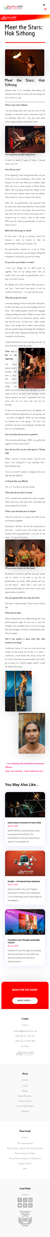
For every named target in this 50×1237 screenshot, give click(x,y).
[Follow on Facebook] (20, 1200)
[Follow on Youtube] (20, 1205)
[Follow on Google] (25, 1205)
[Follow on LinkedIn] (30, 1205)
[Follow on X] (25, 1200)
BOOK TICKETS (24, 1001)
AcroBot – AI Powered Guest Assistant (24, 881)
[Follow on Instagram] (30, 1200)
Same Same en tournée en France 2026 (24, 823)
